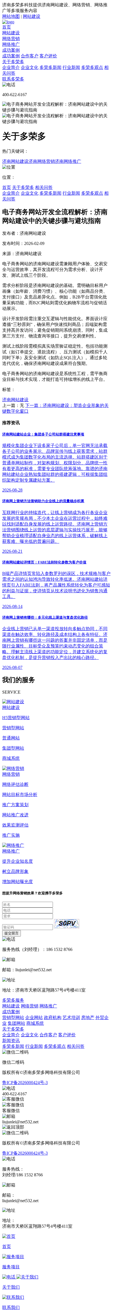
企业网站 (34, 1017)
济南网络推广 (68, 161)
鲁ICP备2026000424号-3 (25, 1082)
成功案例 (11, 50)
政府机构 (52, 1017)
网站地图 (11, 16)
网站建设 (31, 16)
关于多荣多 (13, 61)
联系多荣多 (13, 79)
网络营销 (11, 38)
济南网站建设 (15, 161)
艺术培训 (71, 1017)
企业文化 (29, 67)
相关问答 (44, 187)
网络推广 (11, 44)
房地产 (87, 1017)
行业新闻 (71, 67)
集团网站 (16, 1023)
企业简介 (11, 67)
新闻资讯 (11, 1040)
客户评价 (48, 56)
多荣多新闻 (50, 67)
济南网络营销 (42, 161)
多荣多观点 (92, 67)
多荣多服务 (13, 1000)
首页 (6, 27)
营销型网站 (13, 1017)
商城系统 (35, 1023)
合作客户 (29, 56)
